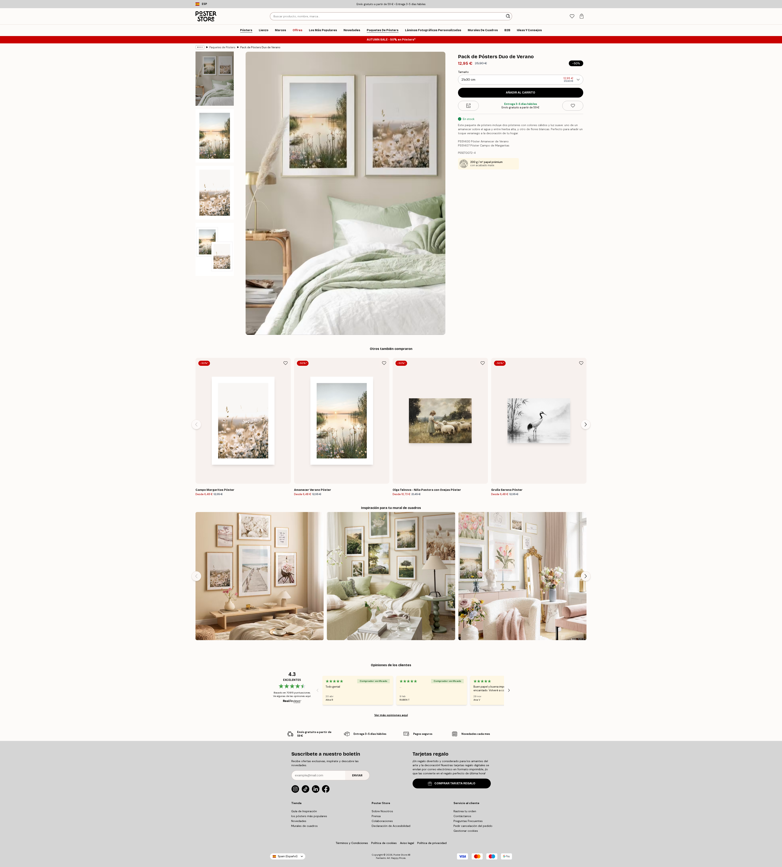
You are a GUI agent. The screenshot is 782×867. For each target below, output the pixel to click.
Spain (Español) (288, 856)
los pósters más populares (309, 816)
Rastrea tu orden (465, 811)
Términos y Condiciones (352, 843)
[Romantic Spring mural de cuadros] (522, 576)
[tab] (572, 16)
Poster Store (400, 854)
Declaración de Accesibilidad (391, 826)
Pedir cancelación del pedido (473, 826)
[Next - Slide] (586, 424)
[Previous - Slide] (196, 424)
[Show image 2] (215, 136)
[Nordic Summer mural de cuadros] (391, 576)
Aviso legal (407, 843)
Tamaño (463, 72)
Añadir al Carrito (520, 92)
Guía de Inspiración (304, 811)
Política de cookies (384, 843)
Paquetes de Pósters (222, 47)
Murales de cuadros (304, 826)
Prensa (376, 816)
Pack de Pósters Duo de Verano (260, 47)
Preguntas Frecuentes (468, 821)
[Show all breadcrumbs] (200, 47)
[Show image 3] (215, 192)
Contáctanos (462, 816)
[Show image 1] (215, 79)
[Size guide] (468, 106)
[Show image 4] (215, 249)
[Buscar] (508, 16)
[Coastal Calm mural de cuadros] (260, 576)
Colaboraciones (382, 821)
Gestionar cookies (466, 831)
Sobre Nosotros (382, 811)
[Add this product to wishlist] (572, 106)
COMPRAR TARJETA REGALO (454, 783)
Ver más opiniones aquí (391, 715)
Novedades (298, 821)
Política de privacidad (432, 843)
